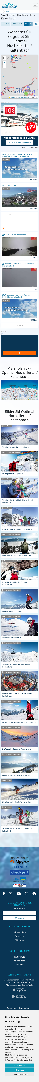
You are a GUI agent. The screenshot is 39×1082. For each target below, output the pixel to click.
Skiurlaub (19, 940)
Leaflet (12, 97)
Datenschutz (24, 1008)
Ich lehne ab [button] (19, 1070)
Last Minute (19, 957)
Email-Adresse (19, 908)
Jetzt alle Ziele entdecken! (20, 142)
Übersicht (5, 24)
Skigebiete (19, 936)
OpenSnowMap (25, 97)
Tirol (7, 11)
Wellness (20, 964)
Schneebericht (17, 24)
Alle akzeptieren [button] (19, 1065)
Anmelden (20, 918)
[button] (12, 56)
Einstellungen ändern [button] (20, 1074)
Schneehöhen (19, 932)
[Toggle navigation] (35, 5)
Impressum (12, 1008)
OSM (18, 97)
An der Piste (19, 960)
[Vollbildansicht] (4, 58)
